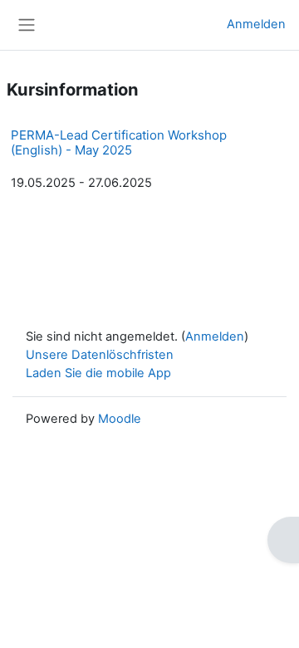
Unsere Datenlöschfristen (100, 354)
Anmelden (256, 24)
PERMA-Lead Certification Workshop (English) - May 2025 (119, 142)
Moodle (119, 418)
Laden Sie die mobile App (98, 373)
